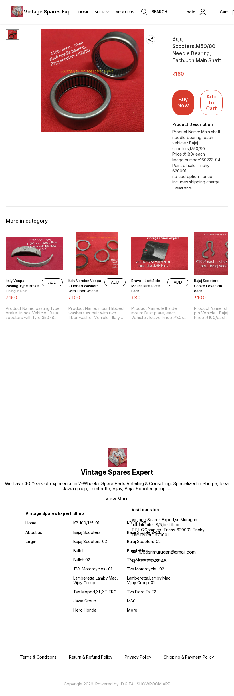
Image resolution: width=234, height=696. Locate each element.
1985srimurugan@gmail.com (167, 551)
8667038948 (152, 560)
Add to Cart (211, 102)
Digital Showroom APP (145, 683)
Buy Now (183, 102)
